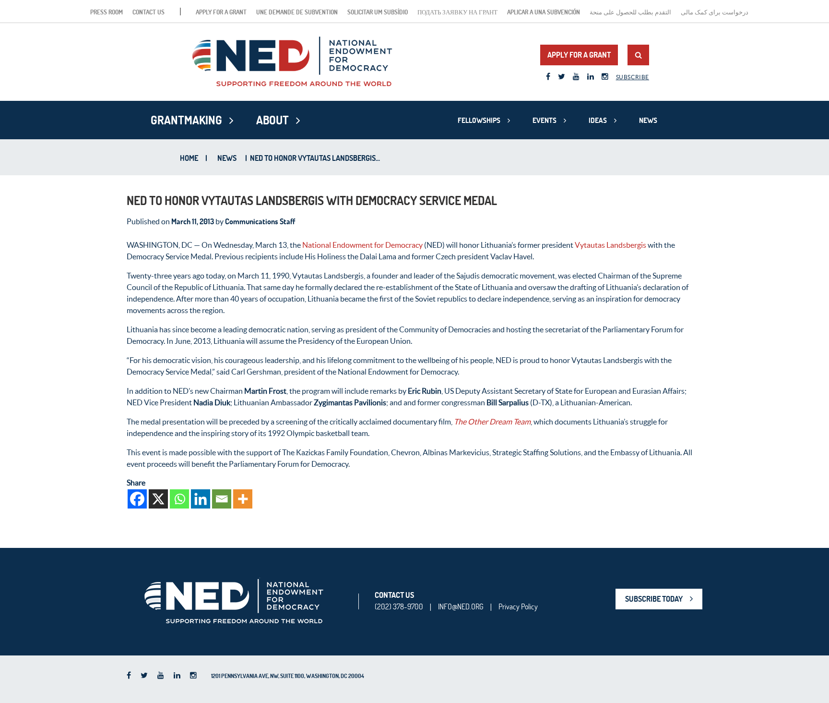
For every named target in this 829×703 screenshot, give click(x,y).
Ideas (598, 120)
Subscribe (632, 77)
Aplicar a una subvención (543, 12)
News (648, 120)
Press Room (106, 12)
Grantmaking (186, 120)
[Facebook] (137, 499)
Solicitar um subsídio (377, 12)
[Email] (221, 499)
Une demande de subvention (297, 12)
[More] (242, 499)
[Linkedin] (200, 499)
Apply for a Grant (221, 12)
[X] (158, 499)
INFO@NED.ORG (461, 606)
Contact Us (148, 12)
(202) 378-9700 (399, 606)
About (272, 120)
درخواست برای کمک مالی (714, 12)
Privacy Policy (518, 606)
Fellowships (479, 120)
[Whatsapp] (179, 499)
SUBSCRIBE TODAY (654, 599)
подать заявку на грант (457, 12)
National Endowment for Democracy (362, 245)
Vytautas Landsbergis (610, 245)
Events (545, 120)
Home (189, 158)
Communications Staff (260, 221)
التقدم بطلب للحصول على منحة (630, 12)
